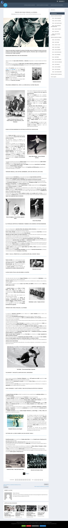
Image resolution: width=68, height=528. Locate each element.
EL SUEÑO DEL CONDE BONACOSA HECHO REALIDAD (9, 514)
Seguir (27, 473)
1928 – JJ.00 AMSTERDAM (56, 59)
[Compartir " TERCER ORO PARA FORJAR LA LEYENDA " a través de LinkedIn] (26, 480)
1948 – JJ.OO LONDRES (56, 66)
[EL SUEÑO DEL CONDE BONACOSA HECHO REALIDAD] (9, 508)
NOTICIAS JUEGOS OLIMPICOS (29, 5)
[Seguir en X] (24, 474)
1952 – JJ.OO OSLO (55, 31)
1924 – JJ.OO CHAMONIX (56, 18)
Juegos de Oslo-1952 (10, 69)
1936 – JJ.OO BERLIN (55, 64)
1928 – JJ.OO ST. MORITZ (56, 20)
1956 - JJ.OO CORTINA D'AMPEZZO (30, 14)
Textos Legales (53, 76)
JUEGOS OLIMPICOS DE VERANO (42, 5)
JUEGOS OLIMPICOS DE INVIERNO (57, 5)
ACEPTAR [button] (23, 525)
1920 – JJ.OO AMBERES (56, 54)
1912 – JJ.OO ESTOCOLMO (56, 52)
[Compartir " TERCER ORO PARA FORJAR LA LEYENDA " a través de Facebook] (16, 480)
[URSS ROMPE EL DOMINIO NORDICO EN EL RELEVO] (20, 508)
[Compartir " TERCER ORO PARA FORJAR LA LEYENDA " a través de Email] (28, 480)
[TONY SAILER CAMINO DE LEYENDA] (43, 508)
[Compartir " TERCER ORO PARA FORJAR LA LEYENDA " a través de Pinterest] (24, 480)
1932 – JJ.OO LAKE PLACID (57, 23)
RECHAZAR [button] (29, 525)
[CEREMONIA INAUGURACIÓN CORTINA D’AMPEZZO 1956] (32, 508)
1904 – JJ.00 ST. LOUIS (56, 44)
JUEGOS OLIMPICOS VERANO (56, 37)
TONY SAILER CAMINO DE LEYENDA (41, 513)
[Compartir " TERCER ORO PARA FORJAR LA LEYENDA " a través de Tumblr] (22, 480)
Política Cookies (42, 525)
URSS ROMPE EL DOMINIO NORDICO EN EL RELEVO (19, 514)
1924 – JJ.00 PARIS (55, 57)
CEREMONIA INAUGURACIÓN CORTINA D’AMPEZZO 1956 (31, 514)
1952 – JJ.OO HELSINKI (56, 69)
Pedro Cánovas (20, 14)
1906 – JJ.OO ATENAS (56, 47)
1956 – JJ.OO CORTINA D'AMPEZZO (55, 34)
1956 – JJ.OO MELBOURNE (57, 71)
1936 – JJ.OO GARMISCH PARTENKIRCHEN (56, 26)
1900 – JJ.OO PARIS (55, 42)
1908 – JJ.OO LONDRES (56, 49)
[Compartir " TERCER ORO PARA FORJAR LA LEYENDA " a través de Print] (30, 480)
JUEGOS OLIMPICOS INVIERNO (56, 15)
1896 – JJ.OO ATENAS (56, 39)
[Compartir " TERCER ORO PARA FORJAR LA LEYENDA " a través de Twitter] (18, 480)
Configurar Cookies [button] (35, 525)
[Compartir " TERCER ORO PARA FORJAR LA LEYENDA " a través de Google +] (20, 480)
